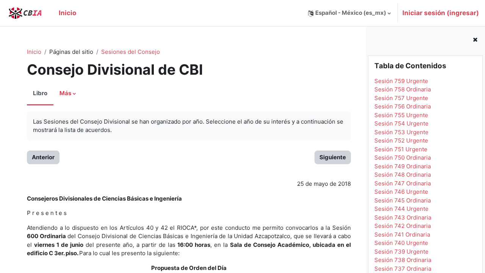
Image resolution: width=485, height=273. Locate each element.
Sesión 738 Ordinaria (402, 260)
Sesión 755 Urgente (401, 115)
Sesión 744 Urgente (401, 208)
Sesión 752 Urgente (401, 140)
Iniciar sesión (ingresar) (440, 13)
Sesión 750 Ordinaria (402, 157)
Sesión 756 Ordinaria (402, 106)
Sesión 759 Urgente (401, 81)
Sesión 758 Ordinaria (402, 89)
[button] (349, 13)
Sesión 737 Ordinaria (402, 268)
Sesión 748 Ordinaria (402, 174)
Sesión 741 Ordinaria (402, 234)
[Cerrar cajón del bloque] (475, 40)
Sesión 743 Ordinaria (402, 217)
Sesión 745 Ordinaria (402, 200)
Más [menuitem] (65, 93)
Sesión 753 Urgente (401, 132)
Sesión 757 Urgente (401, 98)
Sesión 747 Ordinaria (402, 183)
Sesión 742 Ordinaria (402, 225)
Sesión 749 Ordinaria (402, 166)
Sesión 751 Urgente (400, 149)
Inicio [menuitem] (67, 13)
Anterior (43, 157)
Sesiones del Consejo (130, 51)
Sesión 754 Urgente (401, 123)
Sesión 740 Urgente (401, 242)
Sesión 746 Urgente (401, 191)
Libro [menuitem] (40, 93)
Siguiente (332, 157)
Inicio (34, 51)
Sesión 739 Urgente (401, 251)
